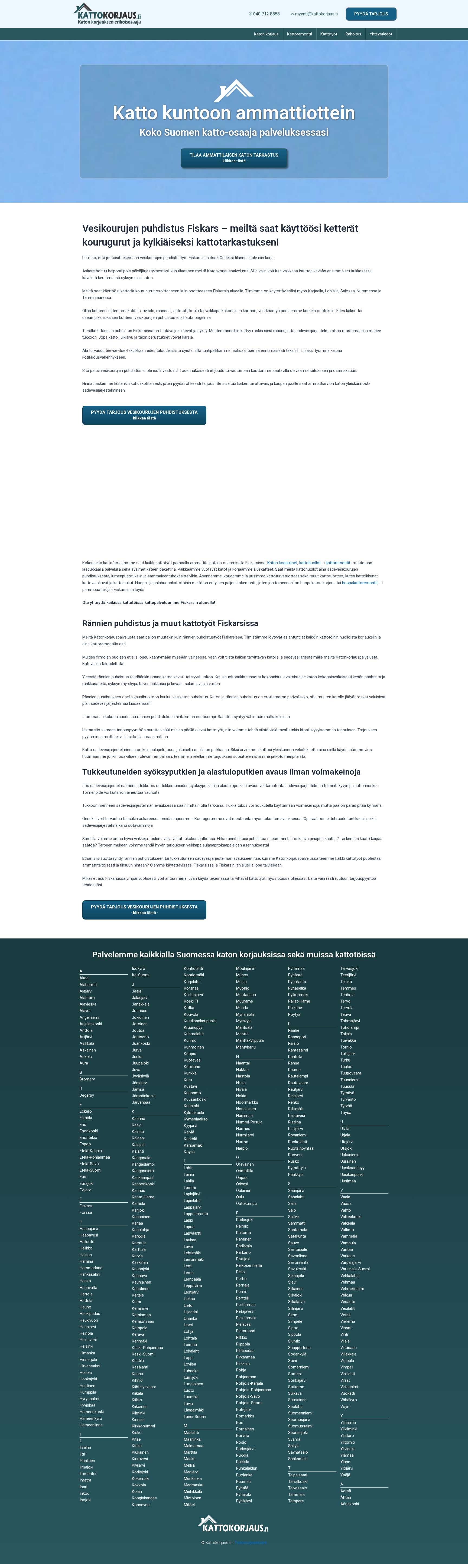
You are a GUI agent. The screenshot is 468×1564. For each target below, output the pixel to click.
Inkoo (85, 1493)
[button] (371, 14)
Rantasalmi (298, 1050)
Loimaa (190, 1344)
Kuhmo (190, 1040)
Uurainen (348, 1161)
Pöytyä (294, 1014)
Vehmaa (347, 1282)
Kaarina (138, 1118)
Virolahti (347, 1373)
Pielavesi (244, 1324)
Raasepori (297, 1036)
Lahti (188, 1167)
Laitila (189, 1181)
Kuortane (192, 1066)
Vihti (344, 1334)
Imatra (85, 1480)
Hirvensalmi (90, 1366)
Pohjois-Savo (248, 1396)
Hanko (85, 1280)
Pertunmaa (246, 1304)
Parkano (243, 1252)
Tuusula (347, 1086)
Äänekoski (349, 1504)
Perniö (242, 1291)
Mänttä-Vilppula (250, 1040)
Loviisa (190, 1364)
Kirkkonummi (143, 1426)
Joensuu (139, 1010)
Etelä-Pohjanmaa (95, 1157)
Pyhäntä (295, 975)
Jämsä (138, 1089)
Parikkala (244, 1246)
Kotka (189, 1007)
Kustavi (190, 1086)
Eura (83, 1176)
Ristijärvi (295, 1128)
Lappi (188, 1220)
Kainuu (138, 1131)
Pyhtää (242, 1488)
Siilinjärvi (295, 1308)
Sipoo (293, 1327)
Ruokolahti (297, 1141)
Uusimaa (348, 1181)
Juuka (137, 1056)
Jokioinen (140, 1017)
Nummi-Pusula (249, 1122)
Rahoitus (353, 34)
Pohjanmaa (246, 1376)
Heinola (86, 1333)
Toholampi (349, 1027)
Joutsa (138, 1030)
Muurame (244, 1001)
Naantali (243, 1063)
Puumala (244, 1481)
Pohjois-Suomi (249, 1402)
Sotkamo (296, 1386)
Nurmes (243, 1128)
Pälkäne (295, 1007)
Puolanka (244, 1475)
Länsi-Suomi (195, 1416)
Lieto (188, 1305)
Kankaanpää (143, 1177)
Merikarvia (193, 1478)
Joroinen (140, 1023)
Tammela (296, 1494)
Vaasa (346, 1203)
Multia (241, 981)
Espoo (85, 1144)
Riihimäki (296, 1108)
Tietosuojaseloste (251, 1542)
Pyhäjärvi (244, 1501)
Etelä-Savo (89, 1163)
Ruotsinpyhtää (301, 1148)
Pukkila (242, 1455)
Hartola (86, 1294)
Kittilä (137, 1445)
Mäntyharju (246, 1047)
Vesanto (347, 1301)
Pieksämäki (246, 1317)
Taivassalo (297, 1488)
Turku (345, 1060)
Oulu (240, 1197)
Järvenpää (141, 1102)
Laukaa (190, 1240)
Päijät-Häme (299, 1001)
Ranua (293, 1063)
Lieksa (189, 1298)
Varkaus (347, 1256)
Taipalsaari (297, 1475)
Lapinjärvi (192, 1194)
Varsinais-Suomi (355, 1269)
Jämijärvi (140, 1082)
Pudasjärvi (245, 1448)
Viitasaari (348, 1347)
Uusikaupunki (351, 1174)
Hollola (86, 1372)
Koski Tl (191, 1001)
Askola (86, 1056)
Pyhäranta (297, 981)
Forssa (86, 1212)
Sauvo (293, 1243)
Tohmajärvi (350, 1021)
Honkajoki (88, 1379)
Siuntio (294, 1341)
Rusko (293, 1161)
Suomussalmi (300, 1426)
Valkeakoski (350, 1216)
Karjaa (137, 1223)
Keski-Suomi (143, 1354)
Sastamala (297, 1229)
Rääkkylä (296, 1174)
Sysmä (294, 1439)
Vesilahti (347, 1308)
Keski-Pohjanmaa (147, 1347)
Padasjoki (244, 1219)
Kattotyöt (328, 34)
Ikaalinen (87, 1460)
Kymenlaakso (196, 1119)
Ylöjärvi (346, 1468)
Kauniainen (141, 1282)
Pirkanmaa (245, 1357)
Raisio (293, 1043)
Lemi (188, 1266)
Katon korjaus (266, 34)
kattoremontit (338, 562)
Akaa (84, 978)
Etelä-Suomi (90, 1170)
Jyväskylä (140, 1076)
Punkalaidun (246, 1468)
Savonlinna (297, 1256)
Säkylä (294, 1445)
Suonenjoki (298, 1432)
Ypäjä (345, 1475)
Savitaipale (297, 1249)
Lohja (188, 1331)
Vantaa (346, 1249)
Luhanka (191, 1370)
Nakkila (242, 1069)
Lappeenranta (196, 1213)
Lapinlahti (192, 1200)
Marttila (190, 1452)
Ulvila (344, 1128)
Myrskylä (244, 1021)
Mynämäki (245, 1014)
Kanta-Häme (143, 1197)
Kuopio (190, 1053)
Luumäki (191, 1396)
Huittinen (87, 1385)
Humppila (88, 1392)
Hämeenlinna (91, 1425)
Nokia (241, 1095)
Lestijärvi (191, 1292)
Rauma (294, 1069)
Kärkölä (190, 1138)
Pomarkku (245, 1416)
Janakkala (141, 1004)
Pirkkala (243, 1363)
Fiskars (86, 1205)
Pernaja (242, 1285)
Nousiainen (246, 1108)
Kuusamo (192, 1092)
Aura (84, 1063)
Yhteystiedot (381, 34)
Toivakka (348, 1040)
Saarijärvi (296, 1190)
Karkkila (138, 1236)
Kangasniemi (143, 1170)
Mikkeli (190, 1504)
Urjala (345, 1135)
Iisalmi (85, 1447)
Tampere (296, 1501)
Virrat (345, 1380)
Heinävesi (88, 1339)
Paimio (242, 1226)
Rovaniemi (297, 1135)
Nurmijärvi (245, 1135)
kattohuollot (310, 562)
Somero (295, 1373)
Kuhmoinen (194, 1047)
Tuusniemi (349, 1079)
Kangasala (141, 1157)
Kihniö (137, 1380)
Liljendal (191, 1312)
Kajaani (138, 1138)
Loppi (188, 1357)
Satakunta (297, 1236)
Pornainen (245, 1429)
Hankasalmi (90, 1274)
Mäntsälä (244, 1027)
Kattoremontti (299, 34)
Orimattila (244, 1170)
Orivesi (242, 1184)
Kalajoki (138, 1144)
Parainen (244, 1239)
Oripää (242, 1177)
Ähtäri (345, 1497)
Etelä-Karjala (91, 1150)
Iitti (82, 1454)
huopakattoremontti (360, 582)
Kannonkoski (143, 1184)
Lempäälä (192, 1279)
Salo (292, 1210)
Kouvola (191, 1014)
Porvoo (242, 1435)
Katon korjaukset (282, 562)
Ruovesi (295, 1154)
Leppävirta (193, 1285)
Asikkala (87, 1043)
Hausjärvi (88, 1326)
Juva (136, 1069)
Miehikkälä (193, 1491)
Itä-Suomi (141, 975)
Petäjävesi (245, 1311)
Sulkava (295, 1393)
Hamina (86, 1261)
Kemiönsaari (143, 1321)
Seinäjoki (296, 1275)
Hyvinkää (87, 1405)
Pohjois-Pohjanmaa (253, 1389)
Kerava (138, 1334)
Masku (190, 1458)
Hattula (86, 1300)
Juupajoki (140, 1063)
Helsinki (86, 1346)
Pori (239, 1422)
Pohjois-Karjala (249, 1383)
